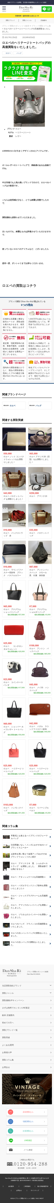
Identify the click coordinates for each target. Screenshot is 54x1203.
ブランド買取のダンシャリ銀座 (15, 25)
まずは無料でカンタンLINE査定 (16, 1008)
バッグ (18, 53)
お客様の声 (7, 1052)
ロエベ (8, 53)
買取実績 (6, 1037)
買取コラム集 (8, 1060)
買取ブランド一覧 (10, 1030)
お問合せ (6, 1067)
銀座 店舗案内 (8, 1015)
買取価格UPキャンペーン (13, 1000)
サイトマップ (35, 1190)
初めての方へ (8, 1023)
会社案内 (11, 1186)
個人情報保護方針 (42, 1186)
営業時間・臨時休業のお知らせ (26, 16)
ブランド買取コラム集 (41, 25)
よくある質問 (8, 1045)
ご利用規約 (27, 1186)
